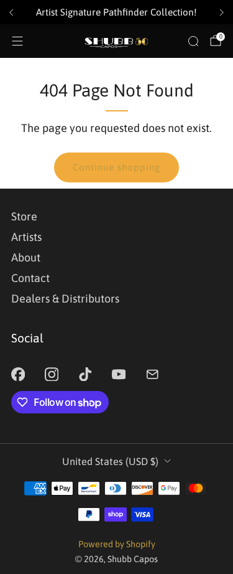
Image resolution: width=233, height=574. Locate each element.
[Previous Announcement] (11, 12)
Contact (30, 278)
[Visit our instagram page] (51, 374)
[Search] (193, 41)
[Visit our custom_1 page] (152, 374)
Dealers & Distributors (65, 298)
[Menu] (17, 41)
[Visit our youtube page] (118, 374)
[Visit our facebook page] (18, 374)
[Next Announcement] (221, 12)
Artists (26, 236)
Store (24, 216)
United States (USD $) (110, 461)
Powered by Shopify (116, 544)
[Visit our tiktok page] (85, 374)
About (25, 257)
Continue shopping (116, 167)
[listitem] (116, 12)
